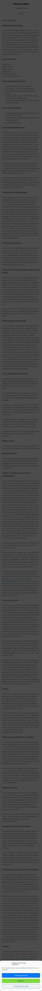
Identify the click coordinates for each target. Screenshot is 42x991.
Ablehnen (21, 981)
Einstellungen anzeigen (21, 986)
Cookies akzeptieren (21, 975)
